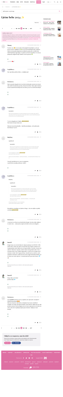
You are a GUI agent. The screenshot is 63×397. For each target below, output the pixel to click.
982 (16, 28)
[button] (60, 2)
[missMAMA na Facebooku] (23, 358)
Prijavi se (7, 342)
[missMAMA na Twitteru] (26, 358)
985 (23, 28)
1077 (31, 28)
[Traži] (54, 2)
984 (21, 28)
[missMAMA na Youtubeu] (29, 358)
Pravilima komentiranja (34, 37)
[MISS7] (43, 2)
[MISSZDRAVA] (48, 2)
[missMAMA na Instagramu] (32, 358)
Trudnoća (7, 6)
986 (26, 28)
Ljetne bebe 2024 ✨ (16, 6)
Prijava (17, 342)
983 (19, 28)
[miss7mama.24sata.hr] (4, 2)
